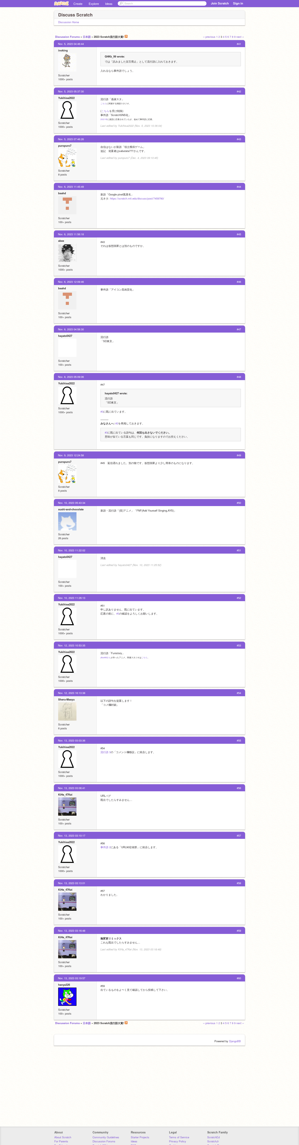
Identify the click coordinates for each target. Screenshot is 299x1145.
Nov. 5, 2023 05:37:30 (71, 91)
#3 (101, 411)
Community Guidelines (106, 1137)
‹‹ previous (209, 37)
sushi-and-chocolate (71, 509)
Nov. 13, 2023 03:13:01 (71, 883)
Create (77, 3)
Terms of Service (179, 1137)
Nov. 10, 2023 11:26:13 (71, 598)
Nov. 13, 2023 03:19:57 (71, 978)
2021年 (103, 119)
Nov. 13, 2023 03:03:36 (71, 740)
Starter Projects (140, 1137)
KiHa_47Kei (65, 794)
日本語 (87, 37)
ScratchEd (213, 1137)
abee (61, 241)
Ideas (108, 3)
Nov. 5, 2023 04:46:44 (71, 44)
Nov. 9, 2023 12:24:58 (71, 455)
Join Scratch (220, 3)
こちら (103, 103)
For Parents (61, 1141)
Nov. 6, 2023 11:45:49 (71, 187)
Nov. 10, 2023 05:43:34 (71, 503)
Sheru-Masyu (66, 699)
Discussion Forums (67, 37)
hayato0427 (65, 336)
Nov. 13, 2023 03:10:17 (71, 835)
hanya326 (64, 985)
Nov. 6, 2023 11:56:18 (71, 234)
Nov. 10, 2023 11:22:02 (71, 550)
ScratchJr (213, 1141)
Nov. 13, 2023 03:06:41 (71, 788)
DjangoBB (235, 1041)
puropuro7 (64, 145)
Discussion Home (68, 22)
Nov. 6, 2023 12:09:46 (71, 282)
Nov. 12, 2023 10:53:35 (71, 645)
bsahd (62, 193)
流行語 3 (105, 752)
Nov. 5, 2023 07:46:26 (71, 139)
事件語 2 (105, 847)
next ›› (240, 37)
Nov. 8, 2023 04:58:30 (71, 329)
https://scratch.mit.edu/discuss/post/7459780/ (137, 198)
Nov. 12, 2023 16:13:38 (71, 693)
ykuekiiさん (105, 657)
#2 (116, 423)
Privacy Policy (177, 1141)
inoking (63, 50)
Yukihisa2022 (66, 98)
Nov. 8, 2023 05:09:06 (71, 377)
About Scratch (62, 1137)
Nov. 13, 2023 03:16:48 (71, 930)
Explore (94, 3)
